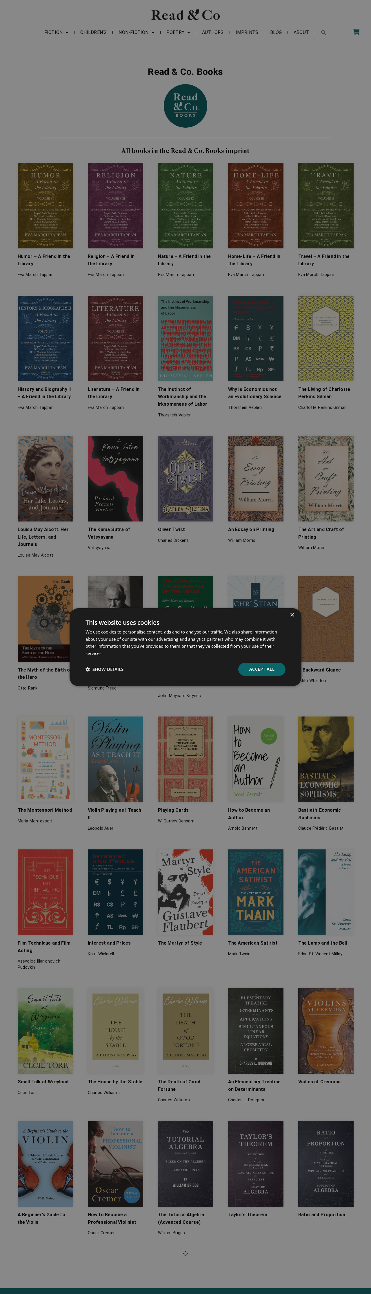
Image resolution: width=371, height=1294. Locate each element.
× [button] (292, 615)
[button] (104, 669)
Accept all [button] (261, 669)
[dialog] (185, 647)
